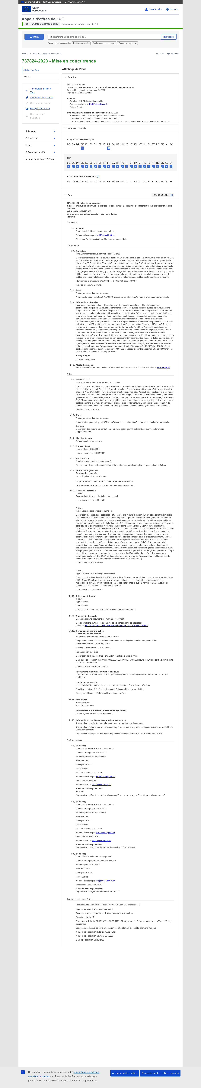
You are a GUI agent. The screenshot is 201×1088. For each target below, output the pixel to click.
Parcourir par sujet (126, 43)
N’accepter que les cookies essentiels (160, 1073)
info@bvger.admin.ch (105, 881)
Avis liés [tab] (27, 76)
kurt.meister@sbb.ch (105, 832)
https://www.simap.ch (101, 784)
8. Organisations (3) (35, 152)
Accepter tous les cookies (124, 1073)
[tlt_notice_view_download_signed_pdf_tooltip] (82, 148)
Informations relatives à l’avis (40, 159)
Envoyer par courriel (40, 108)
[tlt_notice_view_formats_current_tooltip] (171, 195)
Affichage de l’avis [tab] (31, 70)
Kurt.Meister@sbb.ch (98, 104)
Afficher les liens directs (41, 97)
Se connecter (155, 9)
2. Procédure (32, 138)
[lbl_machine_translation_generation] (98, 177)
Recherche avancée (81, 43)
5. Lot (28, 145)
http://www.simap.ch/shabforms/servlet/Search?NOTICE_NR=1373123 (116, 625)
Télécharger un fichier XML (40, 90)
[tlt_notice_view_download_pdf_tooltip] (68, 166)
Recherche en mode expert (103, 43)
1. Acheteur (31, 131)
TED (24, 54)
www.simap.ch (163, 367)
